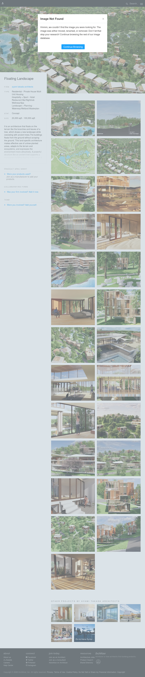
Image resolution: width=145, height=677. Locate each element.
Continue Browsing (73, 46)
